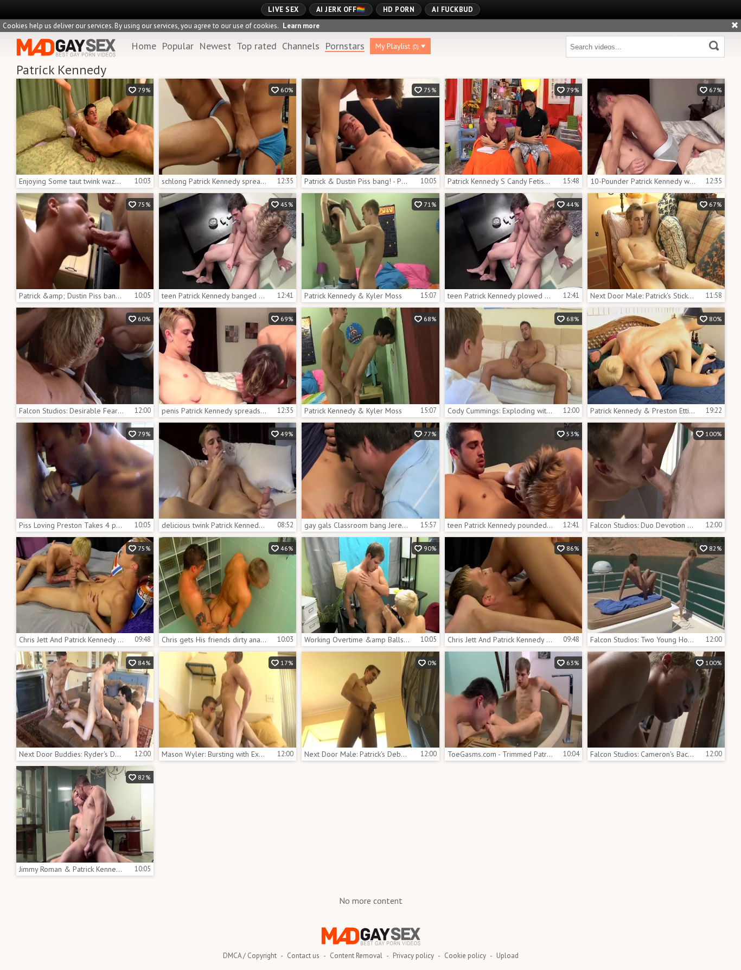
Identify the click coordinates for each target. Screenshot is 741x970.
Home (143, 46)
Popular (178, 46)
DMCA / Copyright (250, 955)
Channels (301, 46)
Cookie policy (465, 955)
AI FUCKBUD (452, 9)
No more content (371, 900)
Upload (507, 955)
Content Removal (356, 955)
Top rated (257, 46)
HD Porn (399, 9)
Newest (215, 46)
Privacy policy (413, 955)
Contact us (303, 955)
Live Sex (283, 9)
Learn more (301, 25)
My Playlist (397, 46)
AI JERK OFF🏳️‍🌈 (341, 9)
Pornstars (345, 46)
